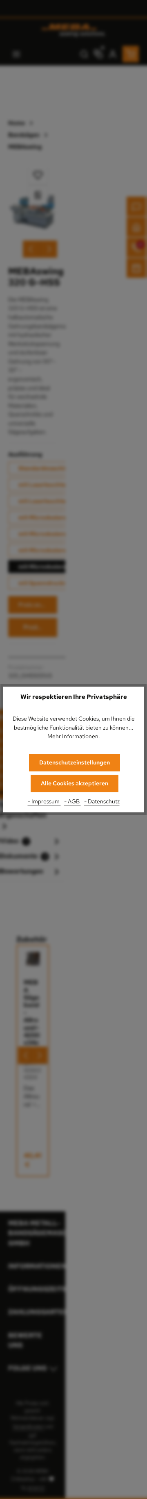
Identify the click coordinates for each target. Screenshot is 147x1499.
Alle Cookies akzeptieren (74, 783)
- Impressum (44, 801)
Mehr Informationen (72, 736)
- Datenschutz (102, 801)
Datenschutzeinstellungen (74, 762)
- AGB (72, 801)
